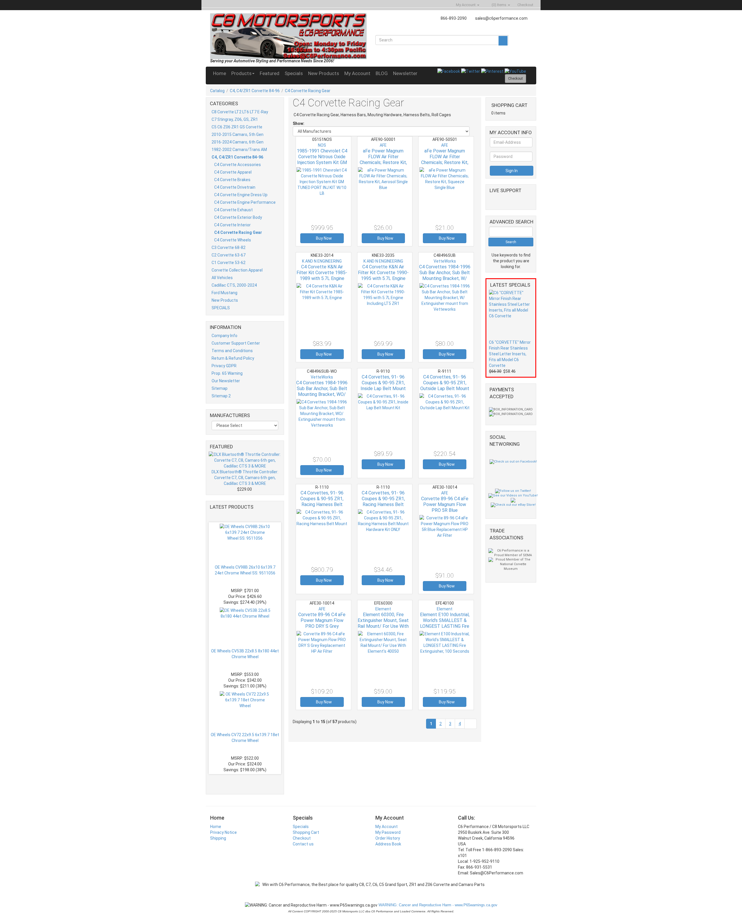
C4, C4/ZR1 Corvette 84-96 (255, 90)
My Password (388, 832)
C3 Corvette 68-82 (228, 247)
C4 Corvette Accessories (237, 164)
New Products (323, 73)
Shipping (218, 838)
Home (219, 73)
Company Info (224, 335)
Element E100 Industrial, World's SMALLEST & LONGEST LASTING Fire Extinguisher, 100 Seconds (445, 626)
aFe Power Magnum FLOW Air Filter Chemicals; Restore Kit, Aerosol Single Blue (383, 159)
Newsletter (405, 73)
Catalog (217, 90)
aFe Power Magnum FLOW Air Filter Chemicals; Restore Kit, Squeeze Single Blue (444, 159)
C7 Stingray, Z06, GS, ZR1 (235, 119)
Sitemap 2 (221, 396)
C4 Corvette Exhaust (233, 210)
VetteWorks (445, 261)
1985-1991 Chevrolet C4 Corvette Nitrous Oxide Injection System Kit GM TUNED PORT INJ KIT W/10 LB (322, 162)
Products (241, 73)
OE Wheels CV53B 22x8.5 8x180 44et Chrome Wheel (245, 654)
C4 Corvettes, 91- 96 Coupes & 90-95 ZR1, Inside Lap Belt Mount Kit (383, 385)
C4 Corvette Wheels (232, 240)
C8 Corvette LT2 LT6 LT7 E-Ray (240, 112)
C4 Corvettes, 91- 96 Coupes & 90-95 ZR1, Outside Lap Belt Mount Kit (444, 385)
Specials (294, 73)
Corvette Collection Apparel (237, 270)
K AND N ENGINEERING (322, 261)
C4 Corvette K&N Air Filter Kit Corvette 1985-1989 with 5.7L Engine (322, 272)
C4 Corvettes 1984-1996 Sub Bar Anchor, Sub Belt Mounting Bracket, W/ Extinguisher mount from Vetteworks (444, 278)
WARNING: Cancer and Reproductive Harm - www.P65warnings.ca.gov (437, 905)
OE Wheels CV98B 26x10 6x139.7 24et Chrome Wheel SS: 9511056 (245, 570)
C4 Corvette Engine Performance (245, 202)
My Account (357, 73)
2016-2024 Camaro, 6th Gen (237, 142)
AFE (383, 145)
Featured (269, 73)
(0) (498, 5)
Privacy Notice (223, 832)
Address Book (388, 844)
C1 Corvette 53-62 (228, 262)
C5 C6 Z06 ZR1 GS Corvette (237, 127)
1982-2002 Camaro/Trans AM (239, 149)
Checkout (302, 838)
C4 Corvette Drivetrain (234, 187)
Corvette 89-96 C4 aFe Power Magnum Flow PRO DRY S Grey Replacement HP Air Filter (321, 626)
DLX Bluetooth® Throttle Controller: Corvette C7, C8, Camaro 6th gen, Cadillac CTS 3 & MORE (245, 478)
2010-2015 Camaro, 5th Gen (237, 134)
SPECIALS (221, 307)
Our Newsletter (226, 381)
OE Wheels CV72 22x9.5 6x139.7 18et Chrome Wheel (245, 737)
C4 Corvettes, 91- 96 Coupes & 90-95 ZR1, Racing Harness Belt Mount (321, 501)
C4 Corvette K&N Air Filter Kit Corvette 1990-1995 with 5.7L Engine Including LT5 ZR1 (383, 275)
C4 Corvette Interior (232, 225)
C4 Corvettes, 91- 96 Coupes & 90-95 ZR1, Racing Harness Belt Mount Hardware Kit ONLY (383, 504)
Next (246, 780)
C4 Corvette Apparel (233, 172)
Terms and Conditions (232, 350)
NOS (322, 145)
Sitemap (220, 388)
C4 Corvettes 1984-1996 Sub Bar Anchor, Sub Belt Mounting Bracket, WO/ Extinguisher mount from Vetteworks (322, 394)
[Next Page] (470, 724)
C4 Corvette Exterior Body (238, 217)
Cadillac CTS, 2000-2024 (234, 285)
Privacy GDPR (224, 365)
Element (383, 609)
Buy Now (323, 238)
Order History (387, 838)
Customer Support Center (236, 343)
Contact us (303, 844)
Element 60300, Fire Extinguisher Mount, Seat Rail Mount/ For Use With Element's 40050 (383, 623)
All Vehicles (222, 277)
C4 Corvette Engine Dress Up (241, 194)
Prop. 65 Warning (227, 373)
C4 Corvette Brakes (232, 179)
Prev (247, 515)
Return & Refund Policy (233, 358)
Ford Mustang (224, 292)
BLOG (382, 73)
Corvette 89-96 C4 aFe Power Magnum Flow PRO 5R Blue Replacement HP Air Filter (444, 510)
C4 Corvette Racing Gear (307, 90)
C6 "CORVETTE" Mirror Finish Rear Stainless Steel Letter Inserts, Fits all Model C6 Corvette (510, 354)
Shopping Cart (306, 832)
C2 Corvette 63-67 (228, 255)
